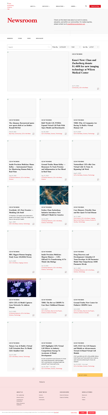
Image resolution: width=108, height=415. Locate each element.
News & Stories (60, 6)
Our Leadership (20, 395)
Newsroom (10, 38)
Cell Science (77, 218)
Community (75, 87)
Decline (82, 412)
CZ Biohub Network (14, 177)
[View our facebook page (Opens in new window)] (47, 381)
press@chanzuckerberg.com (76, 24)
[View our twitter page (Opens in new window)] (63, 381)
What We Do (45, 6)
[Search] (86, 6)
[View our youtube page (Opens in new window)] (67, 381)
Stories (20, 38)
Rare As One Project (79, 220)
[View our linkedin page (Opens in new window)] (59, 381)
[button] (64, 47)
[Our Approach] (10, 6)
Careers (73, 6)
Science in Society (51, 312)
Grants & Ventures (64, 395)
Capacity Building (64, 397)
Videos (29, 38)
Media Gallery (39, 38)
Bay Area (11, 133)
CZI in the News (83, 87)
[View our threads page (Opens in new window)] (55, 381)
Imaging (93, 218)
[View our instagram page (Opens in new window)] (51, 381)
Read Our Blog (95, 6)
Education (41, 397)
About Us (32, 6)
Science (53, 133)
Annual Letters (20, 397)
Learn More (56, 412)
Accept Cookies (92, 412)
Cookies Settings (74, 412)
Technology (59, 133)
